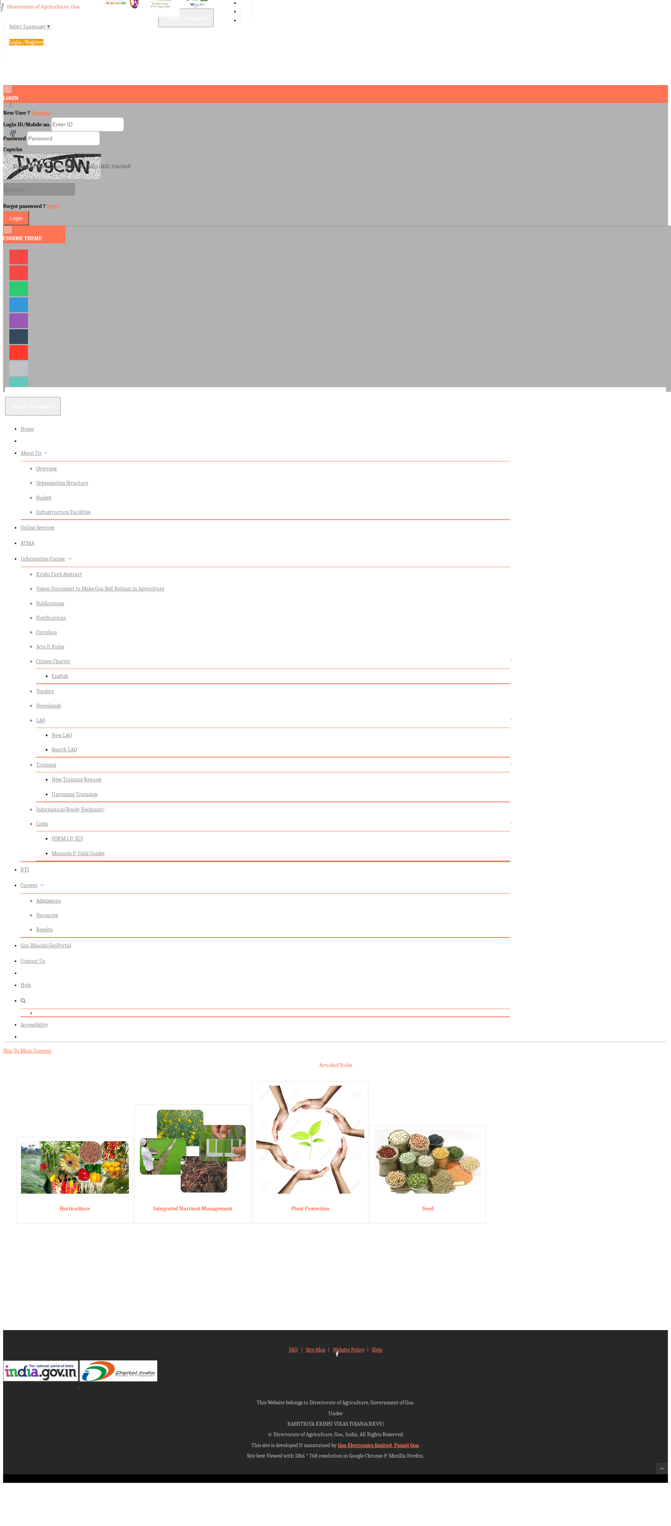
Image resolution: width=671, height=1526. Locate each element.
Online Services (37, 527)
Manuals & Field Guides (78, 853)
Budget (44, 497)
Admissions (48, 900)
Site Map (315, 1349)
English (60, 676)
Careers (29, 885)
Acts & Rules (50, 646)
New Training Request (77, 779)
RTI (25, 869)
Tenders (45, 691)
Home (27, 429)
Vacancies (47, 915)
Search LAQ (64, 749)
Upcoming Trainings (74, 794)
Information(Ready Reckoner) (70, 809)
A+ (12, 120)
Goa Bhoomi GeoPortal (46, 945)
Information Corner (43, 558)
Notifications (51, 618)
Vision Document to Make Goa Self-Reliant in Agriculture (100, 588)
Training (46, 764)
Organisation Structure (62, 483)
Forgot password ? (31, 206)
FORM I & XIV (67, 838)
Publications (50, 603)
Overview (46, 468)
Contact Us (33, 961)
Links (42, 824)
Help (26, 985)
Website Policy (349, 1349)
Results (44, 929)
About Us (31, 453)
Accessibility (34, 1024)
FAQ (294, 1349)
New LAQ (62, 735)
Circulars (46, 632)
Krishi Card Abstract (59, 574)
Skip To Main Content (27, 1051)
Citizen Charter (53, 661)
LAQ (40, 720)
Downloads (48, 705)
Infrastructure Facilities (63, 512)
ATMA (27, 543)
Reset (53, 206)
